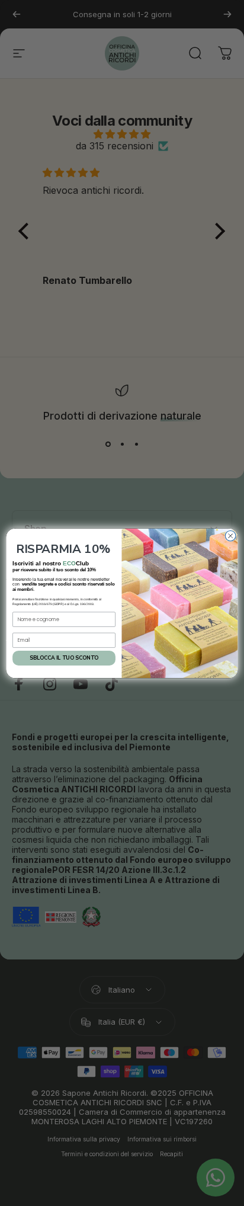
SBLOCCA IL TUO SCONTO (64, 657)
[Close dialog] (230, 535)
